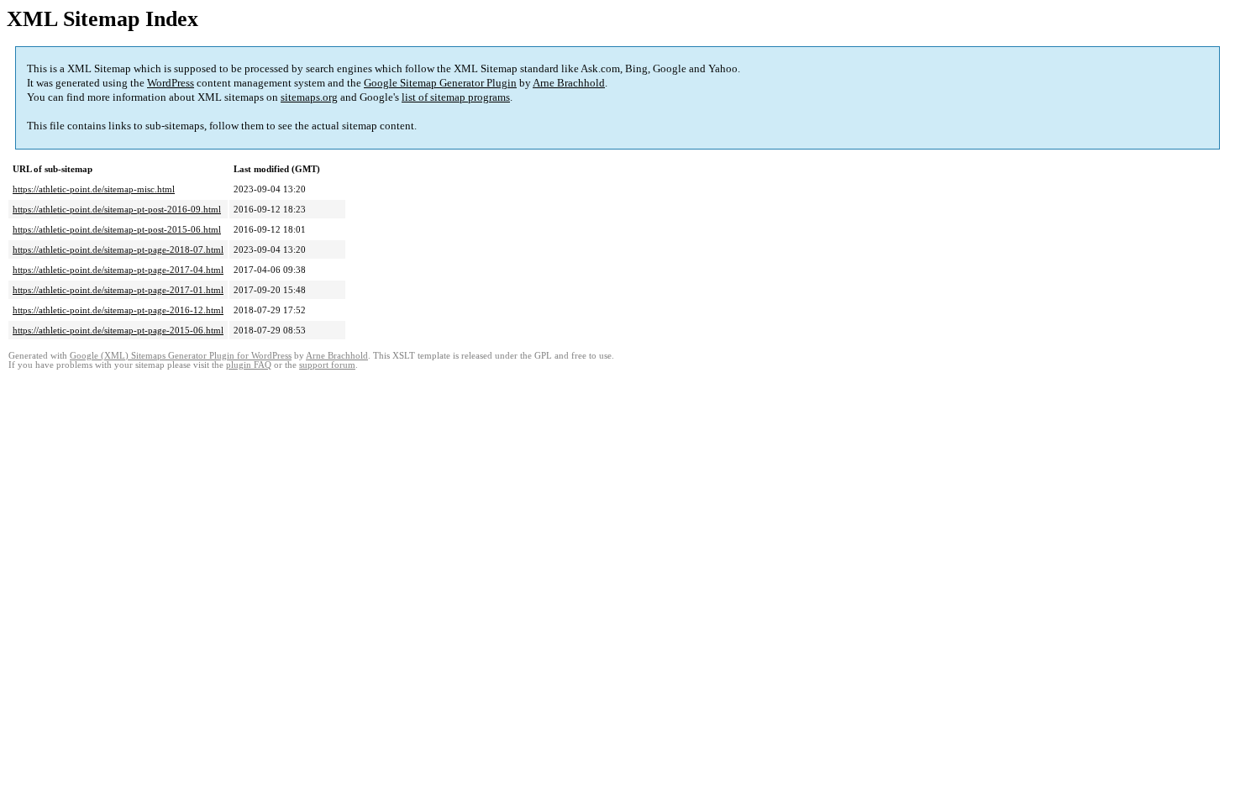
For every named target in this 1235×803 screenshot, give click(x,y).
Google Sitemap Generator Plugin (440, 82)
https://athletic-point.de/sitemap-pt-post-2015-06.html (117, 229)
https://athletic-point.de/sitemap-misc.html (94, 189)
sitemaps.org (309, 97)
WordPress (170, 82)
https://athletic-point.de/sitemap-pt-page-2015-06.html (118, 330)
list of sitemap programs (456, 97)
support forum (327, 365)
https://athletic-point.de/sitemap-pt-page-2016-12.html (118, 310)
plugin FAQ (248, 365)
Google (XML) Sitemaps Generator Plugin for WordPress (181, 355)
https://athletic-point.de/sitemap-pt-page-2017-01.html (118, 290)
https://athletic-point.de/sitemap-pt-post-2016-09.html (117, 209)
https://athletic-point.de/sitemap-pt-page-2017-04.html (118, 270)
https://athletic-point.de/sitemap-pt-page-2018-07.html (118, 249)
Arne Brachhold (569, 82)
